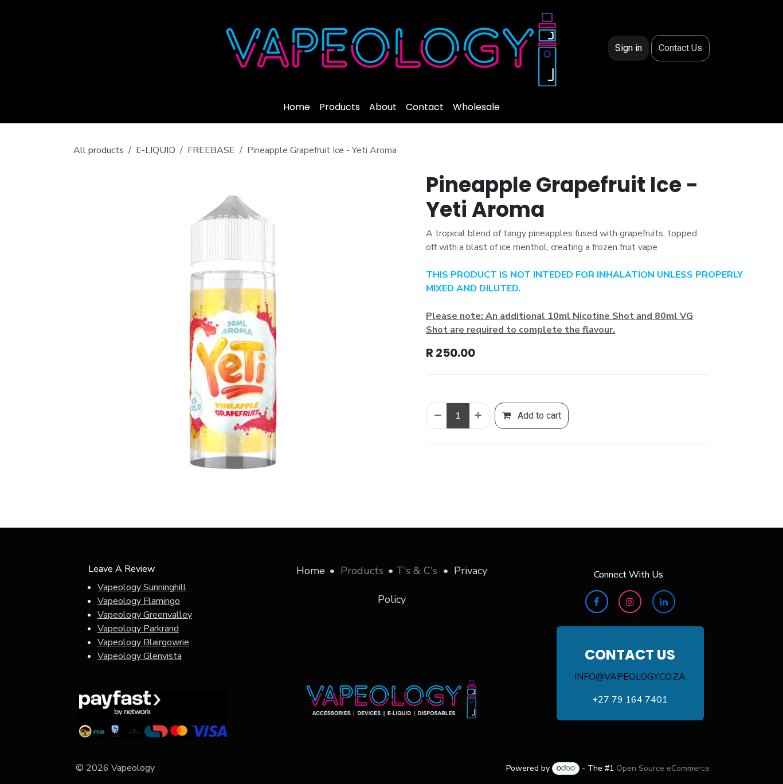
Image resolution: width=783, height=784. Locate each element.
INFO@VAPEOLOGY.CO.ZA (630, 676)
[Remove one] (436, 415)
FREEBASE (211, 150)
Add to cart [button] (538, 415)
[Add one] (479, 415)
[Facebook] (596, 601)
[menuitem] (297, 107)
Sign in (628, 47)
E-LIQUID (155, 150)
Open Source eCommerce (663, 768)
